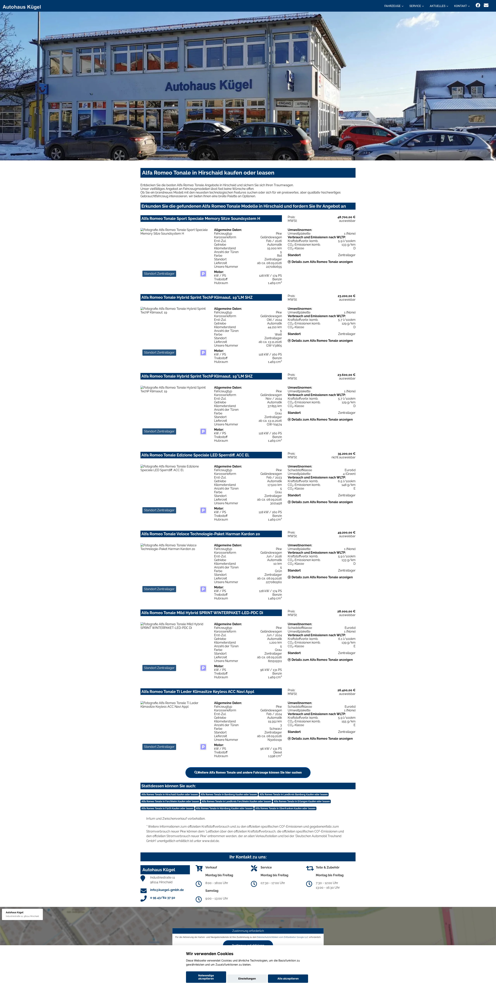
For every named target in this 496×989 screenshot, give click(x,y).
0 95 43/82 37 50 (162, 897)
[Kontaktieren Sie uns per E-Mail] (486, 5)
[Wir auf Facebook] (478, 5)
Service (415, 6)
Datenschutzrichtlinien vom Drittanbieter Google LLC (282, 937)
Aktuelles (437, 6)
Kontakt (460, 6)
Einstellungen (247, 978)
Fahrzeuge (392, 6)
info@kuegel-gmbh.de (167, 890)
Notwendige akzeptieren (206, 977)
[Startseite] (24, 6)
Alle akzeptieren (288, 978)
